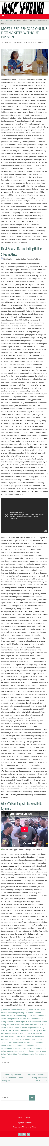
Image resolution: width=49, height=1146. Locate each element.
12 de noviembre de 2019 (22, 42)
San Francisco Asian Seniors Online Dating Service (24, 1030)
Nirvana (24, 1126)
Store (20, 1116)
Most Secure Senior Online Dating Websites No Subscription (37, 1076)
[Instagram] (23, 1133)
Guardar (7, 1062)
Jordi (6, 42)
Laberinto (8, 21)
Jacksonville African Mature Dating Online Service (20, 1009)
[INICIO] (2, 21)
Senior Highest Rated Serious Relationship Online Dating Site (12, 1076)
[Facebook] (19, 1133)
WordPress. (32, 1126)
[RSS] (28, 1133)
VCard (28, 1116)
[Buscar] (32, 1096)
